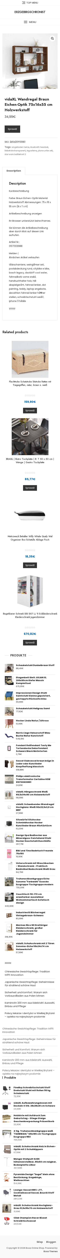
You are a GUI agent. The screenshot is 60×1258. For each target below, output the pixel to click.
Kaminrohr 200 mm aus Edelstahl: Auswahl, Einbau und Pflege (30, 1004)
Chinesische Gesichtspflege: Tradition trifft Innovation (27, 973)
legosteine (32, 150)
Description (14, 170)
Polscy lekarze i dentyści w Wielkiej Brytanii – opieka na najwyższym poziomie (30, 1015)
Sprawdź (12, 129)
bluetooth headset (39, 147)
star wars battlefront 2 (15, 154)
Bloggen (51, 1242)
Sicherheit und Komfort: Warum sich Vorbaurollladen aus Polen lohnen (26, 994)
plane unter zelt (45, 150)
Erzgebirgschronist (30, 12)
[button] (30, 22)
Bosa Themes (51, 1251)
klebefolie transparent (15, 150)
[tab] (13, 171)
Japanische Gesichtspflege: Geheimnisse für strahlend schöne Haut (29, 983)
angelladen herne (20, 147)
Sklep (40, 1242)
